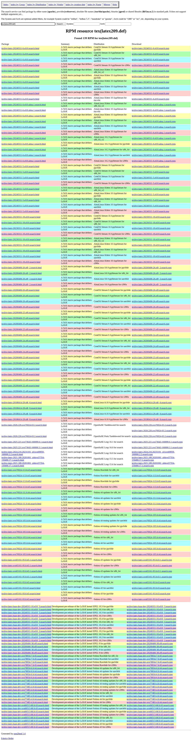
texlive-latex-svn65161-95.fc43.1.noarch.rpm (152, 560)
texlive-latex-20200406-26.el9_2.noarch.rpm (151, 267)
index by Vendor (55, 4)
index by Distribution (36, 4)
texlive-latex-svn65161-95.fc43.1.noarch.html (22, 560)
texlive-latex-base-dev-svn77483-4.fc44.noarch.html (25, 680)
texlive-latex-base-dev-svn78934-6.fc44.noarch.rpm (150, 668)
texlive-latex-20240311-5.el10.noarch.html (20, 166)
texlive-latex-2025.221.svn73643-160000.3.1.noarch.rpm (157, 447)
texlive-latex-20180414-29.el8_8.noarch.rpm (151, 402)
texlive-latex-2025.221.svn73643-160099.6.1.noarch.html (27, 442)
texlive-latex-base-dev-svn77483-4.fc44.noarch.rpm (150, 680)
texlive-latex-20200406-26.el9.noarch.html (20, 290)
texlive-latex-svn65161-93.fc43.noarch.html (21, 582)
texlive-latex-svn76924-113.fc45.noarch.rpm (151, 470)
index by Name (94, 4)
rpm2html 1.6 (20, 733)
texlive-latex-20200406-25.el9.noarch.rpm (150, 312)
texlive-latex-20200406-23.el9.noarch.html (20, 357)
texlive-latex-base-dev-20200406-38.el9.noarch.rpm (150, 643)
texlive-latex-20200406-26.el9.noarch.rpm (150, 290)
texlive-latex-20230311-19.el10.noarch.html (21, 217)
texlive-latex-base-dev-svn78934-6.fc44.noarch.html (25, 668)
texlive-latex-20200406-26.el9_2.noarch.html (22, 267)
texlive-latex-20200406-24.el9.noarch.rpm (150, 335)
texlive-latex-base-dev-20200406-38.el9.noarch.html (25, 643)
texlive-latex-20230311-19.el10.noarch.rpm (151, 217)
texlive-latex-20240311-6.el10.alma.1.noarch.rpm (154, 104)
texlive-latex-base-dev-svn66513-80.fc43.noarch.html (25, 705)
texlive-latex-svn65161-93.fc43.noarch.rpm (151, 582)
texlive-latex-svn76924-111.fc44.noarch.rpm (151, 492)
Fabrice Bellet (7, 738)
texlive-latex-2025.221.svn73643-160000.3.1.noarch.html (27, 447)
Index (5, 4)
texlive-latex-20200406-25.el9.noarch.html (20, 312)
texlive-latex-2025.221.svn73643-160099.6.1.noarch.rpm (157, 442)
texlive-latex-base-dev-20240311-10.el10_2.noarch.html (26, 631)
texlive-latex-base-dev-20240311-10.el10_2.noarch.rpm (151, 631)
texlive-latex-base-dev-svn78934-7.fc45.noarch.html (25, 656)
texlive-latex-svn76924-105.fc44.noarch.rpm (151, 515)
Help (115, 4)
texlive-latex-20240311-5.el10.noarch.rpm (150, 166)
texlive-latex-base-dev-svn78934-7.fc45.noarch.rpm (150, 656)
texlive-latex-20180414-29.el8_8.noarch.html (22, 402)
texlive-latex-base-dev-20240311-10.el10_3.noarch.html (26, 606)
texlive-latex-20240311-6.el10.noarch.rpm (150, 48)
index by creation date (75, 4)
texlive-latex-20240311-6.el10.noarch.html (20, 48)
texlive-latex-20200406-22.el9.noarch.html (20, 380)
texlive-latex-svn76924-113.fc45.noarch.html (21, 470)
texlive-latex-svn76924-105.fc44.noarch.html (21, 515)
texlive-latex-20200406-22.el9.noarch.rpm (150, 380)
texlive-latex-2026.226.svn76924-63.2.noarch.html (24, 425)
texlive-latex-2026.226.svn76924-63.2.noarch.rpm (154, 425)
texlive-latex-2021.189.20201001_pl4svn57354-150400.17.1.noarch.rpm (153, 458)
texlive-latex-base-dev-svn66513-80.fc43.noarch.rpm (150, 705)
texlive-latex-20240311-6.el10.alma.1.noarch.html (24, 104)
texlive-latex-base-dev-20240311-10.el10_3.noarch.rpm (151, 606)
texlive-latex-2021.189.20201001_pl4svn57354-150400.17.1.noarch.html (23, 458)
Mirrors (107, 4)
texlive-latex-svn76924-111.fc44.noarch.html (21, 492)
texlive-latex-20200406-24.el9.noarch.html (20, 335)
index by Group (18, 4)
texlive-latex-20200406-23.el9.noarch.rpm (150, 357)
